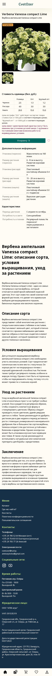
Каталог (5, 505)
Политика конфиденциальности (17, 516)
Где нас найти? (9, 509)
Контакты (6, 513)
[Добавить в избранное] (48, 140)
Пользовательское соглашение (16, 520)
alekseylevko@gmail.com (13, 553)
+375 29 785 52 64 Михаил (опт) (16, 535)
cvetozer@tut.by (9, 550)
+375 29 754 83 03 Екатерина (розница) (20, 538)
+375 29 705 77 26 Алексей (14, 541)
